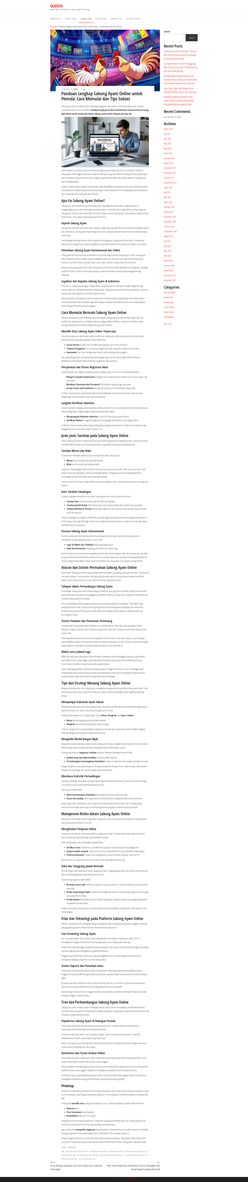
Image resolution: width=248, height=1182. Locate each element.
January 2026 (168, 163)
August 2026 (168, 128)
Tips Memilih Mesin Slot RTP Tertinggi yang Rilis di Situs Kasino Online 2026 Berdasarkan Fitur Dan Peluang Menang (181, 67)
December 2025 (170, 167)
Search (167, 31)
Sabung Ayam (86, 18)
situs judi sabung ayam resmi (87, 1158)
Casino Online (71, 18)
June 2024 (167, 245)
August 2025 (168, 187)
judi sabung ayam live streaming (134, 1151)
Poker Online (101, 18)
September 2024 (170, 231)
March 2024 (168, 260)
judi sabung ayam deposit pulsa (98, 1151)
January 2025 (168, 211)
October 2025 (169, 177)
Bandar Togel (116, 18)
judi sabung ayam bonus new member (76, 1151)
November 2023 (170, 280)
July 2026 (167, 133)
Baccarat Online (133, 18)
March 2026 (168, 153)
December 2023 (170, 275)
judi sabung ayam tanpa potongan (133, 1155)
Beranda (53, 26)
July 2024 (167, 241)
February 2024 (169, 265)
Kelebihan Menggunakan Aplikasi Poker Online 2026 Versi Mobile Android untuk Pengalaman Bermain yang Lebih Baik (178, 100)
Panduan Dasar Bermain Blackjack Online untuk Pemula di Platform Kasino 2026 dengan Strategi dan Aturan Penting (180, 55)
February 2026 (169, 158)
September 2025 (170, 182)
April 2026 (167, 148)
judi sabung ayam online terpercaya (87, 1155)
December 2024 (170, 216)
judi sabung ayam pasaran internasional (110, 1155)
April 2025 (167, 197)
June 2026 (167, 138)
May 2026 (167, 143)
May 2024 (167, 250)
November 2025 (170, 172)
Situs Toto (167, 323)
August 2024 (168, 236)
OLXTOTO (56, 5)
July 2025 (167, 192)
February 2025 (169, 207)
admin (75, 89)
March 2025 (168, 202)
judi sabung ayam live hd (116, 1151)
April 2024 (167, 255)
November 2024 (170, 221)
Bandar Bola (55, 18)
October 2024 (169, 226)
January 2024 (168, 270)
